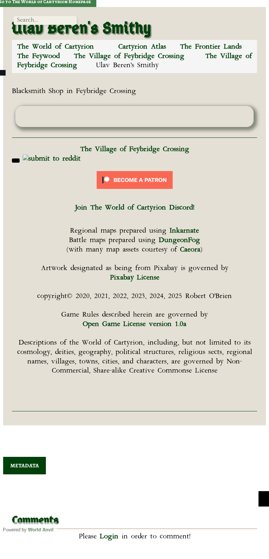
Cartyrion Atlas (142, 47)
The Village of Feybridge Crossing (129, 56)
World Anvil (41, 529)
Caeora (190, 250)
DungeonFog (179, 240)
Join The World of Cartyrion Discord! (134, 208)
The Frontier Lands (211, 47)
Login (109, 536)
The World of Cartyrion (55, 47)
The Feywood (38, 56)
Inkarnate (184, 231)
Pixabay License (134, 278)
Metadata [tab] (24, 465)
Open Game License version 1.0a (134, 324)
